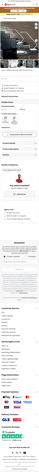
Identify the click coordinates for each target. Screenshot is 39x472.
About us (5, 346)
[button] (4, 64)
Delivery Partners (10, 414)
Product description (11, 149)
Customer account (9, 332)
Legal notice (6, 386)
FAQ (3, 312)
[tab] (19, 322)
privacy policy (24, 293)
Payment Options (10, 392)
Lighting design (12, 359)
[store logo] (11, 4)
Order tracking (7, 316)
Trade (4, 359)
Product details (9, 143)
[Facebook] (14, 453)
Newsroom (13, 365)
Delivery (5, 322)
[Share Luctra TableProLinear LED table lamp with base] (36, 27)
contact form (19, 291)
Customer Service (10, 308)
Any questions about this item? (21, 135)
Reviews (6, 155)
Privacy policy (7, 382)
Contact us (6, 319)
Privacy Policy (7, 459)
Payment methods (8, 329)
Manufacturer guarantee (11, 335)
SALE (18, 11)
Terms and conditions (10, 379)
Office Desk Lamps (10, 18)
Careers (5, 365)
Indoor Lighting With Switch (12, 170)
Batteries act (15, 459)
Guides (13, 369)
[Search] (33, 4)
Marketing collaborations (11, 352)
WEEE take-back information (28, 459)
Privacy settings (8, 456)
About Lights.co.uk (11, 341)
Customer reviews (8, 362)
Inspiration (5, 369)
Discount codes (7, 356)
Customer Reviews (11, 427)
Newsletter (6, 349)
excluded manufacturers (29, 297)
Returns (4, 326)
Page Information (10, 375)
